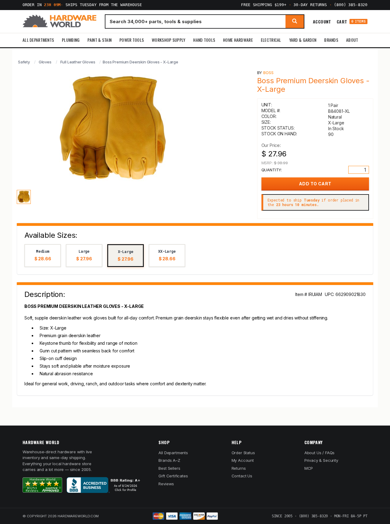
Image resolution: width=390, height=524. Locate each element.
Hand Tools (204, 40)
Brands (331, 40)
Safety (24, 61)
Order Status (243, 452)
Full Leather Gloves (77, 61)
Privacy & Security (321, 460)
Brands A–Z (169, 460)
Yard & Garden (303, 40)
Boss (268, 72)
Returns (239, 468)
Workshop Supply (168, 40)
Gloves (45, 61)
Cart (351, 21)
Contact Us (242, 475)
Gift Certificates (173, 475)
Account (322, 21)
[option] (42, 255)
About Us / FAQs (319, 452)
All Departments (38, 40)
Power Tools (131, 40)
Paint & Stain (99, 40)
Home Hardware (238, 40)
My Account (243, 460)
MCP (308, 468)
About (352, 40)
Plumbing (71, 40)
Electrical (271, 40)
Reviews (166, 483)
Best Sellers (169, 468)
